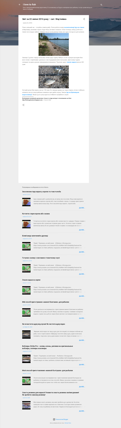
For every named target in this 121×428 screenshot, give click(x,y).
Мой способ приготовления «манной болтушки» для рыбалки (47, 370)
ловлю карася (72, 62)
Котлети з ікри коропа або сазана (36, 214)
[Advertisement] (96, 42)
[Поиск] (101, 5)
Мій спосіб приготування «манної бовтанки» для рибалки (45, 302)
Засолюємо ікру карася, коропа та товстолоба (41, 192)
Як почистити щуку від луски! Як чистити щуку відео (43, 324)
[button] (84, 19)
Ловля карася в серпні (31, 280)
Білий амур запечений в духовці (35, 236)
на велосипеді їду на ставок (74, 27)
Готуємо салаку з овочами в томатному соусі (41, 258)
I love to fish (29, 4)
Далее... (82, 208)
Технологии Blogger (61, 419)
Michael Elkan (68, 423)
